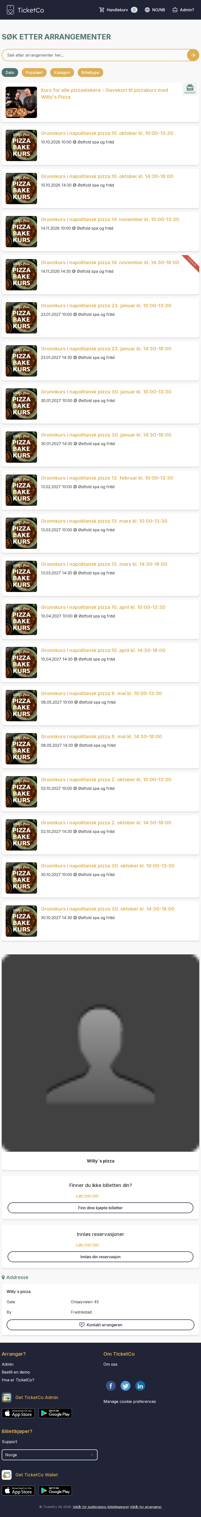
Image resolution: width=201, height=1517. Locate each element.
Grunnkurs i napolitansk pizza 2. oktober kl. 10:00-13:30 (106, 779)
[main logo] (25, 9)
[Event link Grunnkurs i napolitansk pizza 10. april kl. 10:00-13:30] (19, 619)
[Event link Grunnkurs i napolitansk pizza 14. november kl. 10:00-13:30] (19, 231)
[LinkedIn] (140, 1386)
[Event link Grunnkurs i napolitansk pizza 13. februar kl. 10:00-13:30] (19, 490)
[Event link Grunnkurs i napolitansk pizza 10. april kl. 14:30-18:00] (19, 662)
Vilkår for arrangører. (146, 1507)
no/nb (158, 9)
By (9, 1312)
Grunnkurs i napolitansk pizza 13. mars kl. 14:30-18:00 (104, 564)
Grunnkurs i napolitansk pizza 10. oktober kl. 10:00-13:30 (107, 133)
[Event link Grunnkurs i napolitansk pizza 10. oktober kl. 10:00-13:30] (19, 145)
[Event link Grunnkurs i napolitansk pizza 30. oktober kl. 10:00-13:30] (19, 878)
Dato (10, 72)
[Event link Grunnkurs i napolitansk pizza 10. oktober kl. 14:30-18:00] (19, 188)
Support (9, 1441)
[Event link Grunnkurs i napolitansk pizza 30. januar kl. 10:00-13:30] (19, 404)
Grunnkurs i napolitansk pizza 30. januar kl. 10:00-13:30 (106, 392)
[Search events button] (193, 55)
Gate (11, 1301)
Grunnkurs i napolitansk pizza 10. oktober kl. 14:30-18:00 (107, 176)
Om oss (110, 1364)
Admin (7, 1364)
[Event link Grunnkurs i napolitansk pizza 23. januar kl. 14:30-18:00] (19, 360)
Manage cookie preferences (129, 1401)
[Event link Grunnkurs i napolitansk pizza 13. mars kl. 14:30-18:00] (19, 576)
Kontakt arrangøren (104, 1324)
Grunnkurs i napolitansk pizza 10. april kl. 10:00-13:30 (103, 607)
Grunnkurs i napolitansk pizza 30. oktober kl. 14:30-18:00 (108, 909)
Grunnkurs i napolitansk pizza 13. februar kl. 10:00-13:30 (107, 478)
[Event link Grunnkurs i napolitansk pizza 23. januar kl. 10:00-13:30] (19, 317)
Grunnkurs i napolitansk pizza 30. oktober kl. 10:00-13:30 (108, 866)
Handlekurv (121, 9)
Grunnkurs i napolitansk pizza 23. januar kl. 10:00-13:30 (106, 305)
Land (7, 1447)
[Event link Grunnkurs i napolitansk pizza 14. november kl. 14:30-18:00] (19, 274)
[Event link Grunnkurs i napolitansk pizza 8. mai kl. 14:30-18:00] (19, 748)
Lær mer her (87, 1195)
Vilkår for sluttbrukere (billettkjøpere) (101, 1507)
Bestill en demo (16, 1372)
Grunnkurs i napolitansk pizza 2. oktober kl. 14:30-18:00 (106, 823)
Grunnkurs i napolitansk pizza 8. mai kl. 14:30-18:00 (101, 736)
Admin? (187, 9)
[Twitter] (125, 1386)
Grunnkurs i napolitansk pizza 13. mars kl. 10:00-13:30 (104, 521)
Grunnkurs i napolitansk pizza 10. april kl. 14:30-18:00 (103, 650)
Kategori (62, 72)
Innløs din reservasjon (100, 1256)
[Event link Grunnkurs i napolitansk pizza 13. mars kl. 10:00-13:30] (19, 533)
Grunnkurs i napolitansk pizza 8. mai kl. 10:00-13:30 (101, 693)
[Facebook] (111, 1386)
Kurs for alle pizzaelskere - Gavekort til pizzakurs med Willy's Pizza (104, 93)
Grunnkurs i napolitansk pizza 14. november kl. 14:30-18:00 (110, 262)
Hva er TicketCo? (18, 1379)
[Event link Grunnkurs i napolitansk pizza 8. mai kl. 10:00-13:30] (19, 705)
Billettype (90, 72)
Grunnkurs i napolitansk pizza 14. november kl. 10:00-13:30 (110, 219)
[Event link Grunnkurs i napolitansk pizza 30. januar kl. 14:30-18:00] (19, 447)
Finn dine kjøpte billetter (100, 1207)
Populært (34, 72)
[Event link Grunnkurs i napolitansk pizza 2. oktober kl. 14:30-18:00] (19, 834)
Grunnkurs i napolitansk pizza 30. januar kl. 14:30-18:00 (106, 435)
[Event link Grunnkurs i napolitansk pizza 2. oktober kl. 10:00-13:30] (19, 791)
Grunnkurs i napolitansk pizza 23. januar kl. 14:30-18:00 (106, 349)
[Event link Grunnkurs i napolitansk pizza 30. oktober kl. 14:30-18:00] (19, 921)
